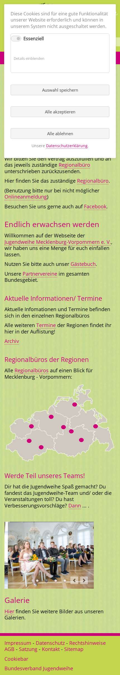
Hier (9, 611)
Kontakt (51, 649)
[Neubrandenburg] (81, 440)
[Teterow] (63, 427)
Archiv (11, 341)
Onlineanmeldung (25, 196)
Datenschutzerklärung (67, 145)
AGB (9, 649)
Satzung (28, 649)
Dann (74, 505)
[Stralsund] (74, 404)
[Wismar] (31, 426)
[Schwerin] (29, 441)
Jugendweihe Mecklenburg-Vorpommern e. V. (57, 241)
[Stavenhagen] (71, 431)
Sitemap (73, 649)
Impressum (17, 643)
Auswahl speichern (60, 90)
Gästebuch (83, 264)
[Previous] (74, 580)
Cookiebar (16, 658)
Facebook (95, 206)
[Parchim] (41, 447)
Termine (46, 325)
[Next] (84, 580)
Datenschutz (50, 643)
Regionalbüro (74, 164)
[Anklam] (95, 426)
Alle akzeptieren (60, 112)
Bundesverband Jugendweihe (38, 668)
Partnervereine (40, 273)
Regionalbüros (32, 370)
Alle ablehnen (60, 133)
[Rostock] (51, 417)
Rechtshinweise (87, 643)
